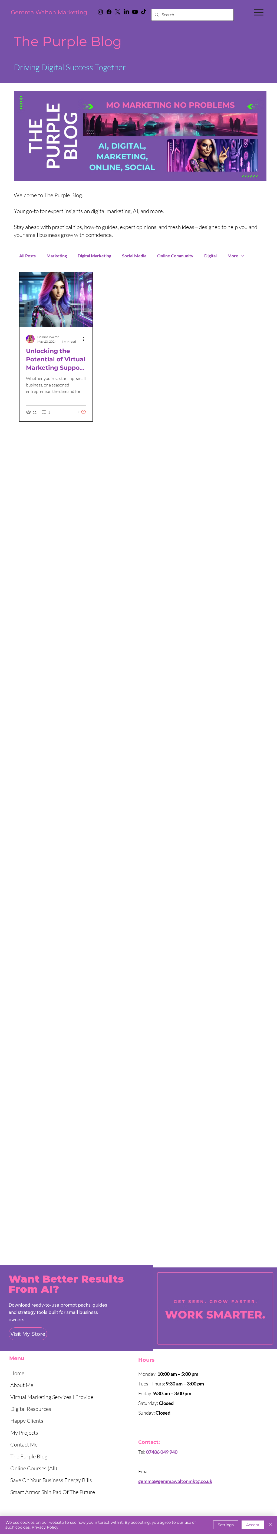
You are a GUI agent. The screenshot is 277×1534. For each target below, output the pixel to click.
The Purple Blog (28, 1456)
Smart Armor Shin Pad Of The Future (52, 1492)
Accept (252, 1524)
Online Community (175, 255)
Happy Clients (26, 1420)
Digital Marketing (94, 255)
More (232, 255)
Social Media (134, 255)
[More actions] (85, 339)
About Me (21, 1385)
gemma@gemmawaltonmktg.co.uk (175, 1481)
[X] (117, 12)
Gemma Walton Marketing (49, 12)
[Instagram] (100, 12)
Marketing (57, 255)
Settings (226, 1524)
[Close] (270, 1525)
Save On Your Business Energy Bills (51, 1480)
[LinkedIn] (126, 12)
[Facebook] (109, 12)
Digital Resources (30, 1408)
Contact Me (24, 1444)
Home (17, 1373)
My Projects (24, 1432)
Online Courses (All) (33, 1468)
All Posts (27, 255)
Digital (210, 255)
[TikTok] (143, 12)
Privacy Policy (45, 1527)
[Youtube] (135, 12)
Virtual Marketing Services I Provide (51, 1397)
